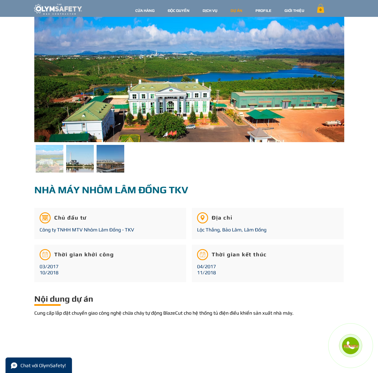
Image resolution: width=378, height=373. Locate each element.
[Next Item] (335, 79)
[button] (320, 8)
